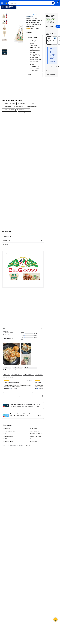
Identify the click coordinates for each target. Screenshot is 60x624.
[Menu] (2, 3)
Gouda (4, 433)
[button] (21, 25)
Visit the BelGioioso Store (31, 18)
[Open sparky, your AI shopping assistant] (55, 619)
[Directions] (42, 245)
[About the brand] (40, 253)
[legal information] (55, 21)
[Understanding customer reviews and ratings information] (16, 334)
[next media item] (20, 33)
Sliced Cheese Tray (7, 428)
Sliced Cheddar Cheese (8, 441)
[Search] (53, 3)
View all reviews (7, 338)
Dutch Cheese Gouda (34, 431)
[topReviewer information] (16, 388)
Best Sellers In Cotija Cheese (9, 431)
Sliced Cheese (33, 438)
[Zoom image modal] (20, 31)
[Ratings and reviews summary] (42, 328)
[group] (32, 28)
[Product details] (42, 236)
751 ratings (36, 28)
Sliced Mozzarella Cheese (8, 438)
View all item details (33, 70)
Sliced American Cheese (8, 436)
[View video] (20, 34)
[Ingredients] (42, 32)
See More (22, 283)
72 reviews (10, 332)
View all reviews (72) (22, 396)
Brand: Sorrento (33, 428)
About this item (7, 231)
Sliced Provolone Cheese (35, 436)
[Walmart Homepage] (6, 3)
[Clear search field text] (51, 3)
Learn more (54, 70)
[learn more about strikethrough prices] (49, 18)
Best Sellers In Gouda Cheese (36, 433)
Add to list (52, 74)
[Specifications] (42, 240)
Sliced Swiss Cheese (34, 441)
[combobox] (31, 3)
